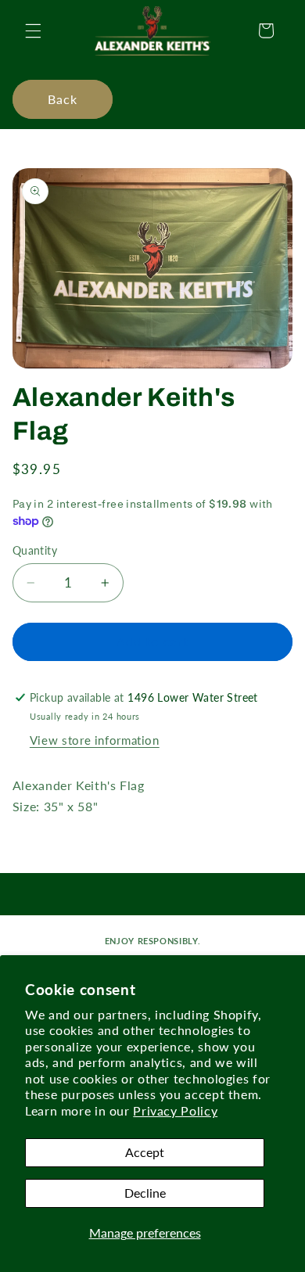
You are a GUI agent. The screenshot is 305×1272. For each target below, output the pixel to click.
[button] (33, 31)
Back (62, 99)
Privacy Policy (175, 1110)
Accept (144, 1151)
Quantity (35, 550)
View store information (95, 740)
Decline (145, 1192)
